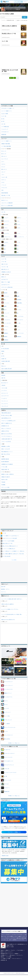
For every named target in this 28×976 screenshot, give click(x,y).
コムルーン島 (4, 177)
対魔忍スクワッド (8, 693)
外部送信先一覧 (4, 960)
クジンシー (6, 217)
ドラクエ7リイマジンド (9, 764)
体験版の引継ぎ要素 (5, 143)
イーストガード (7, 319)
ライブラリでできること (6, 436)
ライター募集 (8, 956)
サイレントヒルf (7, 780)
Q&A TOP (3, 586)
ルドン (2, 161)
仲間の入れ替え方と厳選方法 (7, 604)
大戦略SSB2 (6, 791)
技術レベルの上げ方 (5, 449)
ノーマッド (6, 326)
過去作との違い (4, 479)
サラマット (3, 179)
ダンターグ (6, 224)
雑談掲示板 (3, 134)
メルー (2, 174)
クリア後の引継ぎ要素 (6, 146)
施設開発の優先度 (5, 459)
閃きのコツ (3, 366)
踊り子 (5, 309)
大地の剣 (3, 385)
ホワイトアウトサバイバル (9, 727)
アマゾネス (19, 309)
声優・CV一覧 (4, 264)
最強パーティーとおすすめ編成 (7, 540)
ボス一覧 (3, 124)
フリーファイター (20, 333)
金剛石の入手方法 (5, 431)
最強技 (2, 351)
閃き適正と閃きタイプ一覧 (6, 543)
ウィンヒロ (6, 708)
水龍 (17, 249)
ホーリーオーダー (7, 323)
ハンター (18, 329)
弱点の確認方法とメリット (7, 451)
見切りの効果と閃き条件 (6, 368)
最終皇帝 (6, 292)
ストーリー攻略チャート (6, 111)
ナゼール (3, 164)
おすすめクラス (4, 279)
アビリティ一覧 (4, 266)
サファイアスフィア (8, 681)
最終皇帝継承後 (4, 192)
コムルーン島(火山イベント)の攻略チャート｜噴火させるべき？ (14, 551)
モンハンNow (7, 716)
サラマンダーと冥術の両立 (7, 287)
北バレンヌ (3, 151)
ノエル (18, 221)
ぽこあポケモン (7, 749)
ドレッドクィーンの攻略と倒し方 (8, 548)
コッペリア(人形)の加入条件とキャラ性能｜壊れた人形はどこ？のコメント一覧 (13, 614)
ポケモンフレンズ (8, 719)
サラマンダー (6, 296)
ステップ (3, 172)
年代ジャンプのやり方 (6, 428)
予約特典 (3, 482)
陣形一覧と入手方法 (5, 454)
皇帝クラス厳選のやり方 (6, 423)
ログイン (25, 1)
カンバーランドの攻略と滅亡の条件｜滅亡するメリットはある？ (13, 599)
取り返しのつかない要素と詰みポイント (9, 546)
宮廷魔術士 (6, 333)
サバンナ (3, 166)
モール (18, 326)
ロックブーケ (6, 221)
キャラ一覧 (3, 116)
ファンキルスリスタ (8, 689)
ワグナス (6, 227)
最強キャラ (3, 276)
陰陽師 (18, 296)
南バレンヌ (3, 153)
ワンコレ (6, 731)
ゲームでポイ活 (18, 1)
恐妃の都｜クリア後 (5, 195)
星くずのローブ (4, 382)
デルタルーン (7, 787)
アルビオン (6, 242)
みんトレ (6, 700)
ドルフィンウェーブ (8, 685)
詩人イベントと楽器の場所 (7, 205)
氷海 (2, 190)
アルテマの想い (20, 950)
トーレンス (3, 185)
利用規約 (16, 953)
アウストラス (4, 187)
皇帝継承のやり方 (5, 425)
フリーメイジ (6, 302)
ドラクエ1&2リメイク (8, 761)
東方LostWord (7, 738)
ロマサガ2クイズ (4, 131)
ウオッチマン (6, 233)
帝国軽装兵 (19, 336)
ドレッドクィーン (20, 236)
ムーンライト (4, 390)
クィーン (19, 233)
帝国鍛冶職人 (19, 302)
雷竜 (17, 252)
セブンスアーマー (5, 395)
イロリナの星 (4, 388)
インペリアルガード (21, 316)
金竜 (4, 249)
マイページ (3, 591)
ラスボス (19, 227)
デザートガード (20, 319)
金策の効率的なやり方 (6, 418)
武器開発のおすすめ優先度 (7, 464)
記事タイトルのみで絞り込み (22, 20)
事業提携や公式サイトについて (7, 953)
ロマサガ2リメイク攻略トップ (7, 108)
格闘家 (5, 306)
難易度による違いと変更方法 (7, 474)
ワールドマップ (4, 129)
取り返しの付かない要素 (6, 415)
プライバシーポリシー (16, 958)
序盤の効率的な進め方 (6, 412)
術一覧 (2, 121)
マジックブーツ (4, 403)
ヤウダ (2, 182)
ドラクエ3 (6, 783)
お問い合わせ (12, 955)
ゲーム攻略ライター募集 (5, 958)
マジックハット (4, 401)
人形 (17, 292)
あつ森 (5, 776)
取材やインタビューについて (6, 951)
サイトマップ (19, 955)
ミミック (18, 242)
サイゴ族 (18, 323)
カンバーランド (4, 158)
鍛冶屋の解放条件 (5, 461)
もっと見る (14, 559)
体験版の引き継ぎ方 (5, 476)
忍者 (17, 306)
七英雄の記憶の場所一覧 (6, 439)
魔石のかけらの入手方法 (6, 433)
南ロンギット (4, 169)
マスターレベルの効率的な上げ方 (8, 420)
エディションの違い (5, 487)
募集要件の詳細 (5, 855)
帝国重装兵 (6, 339)
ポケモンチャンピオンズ (9, 753)
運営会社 (2, 956)
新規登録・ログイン (5, 589)
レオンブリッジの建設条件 (7, 202)
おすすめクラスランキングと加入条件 (9, 538)
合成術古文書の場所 (5, 361)
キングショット (7, 712)
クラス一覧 (3, 261)
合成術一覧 (3, 358)
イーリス (6, 316)
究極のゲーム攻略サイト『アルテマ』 (8, 950)
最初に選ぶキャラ (5, 269)
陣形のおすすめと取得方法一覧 (8, 619)
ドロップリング (4, 406)
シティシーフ (6, 313)
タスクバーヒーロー (8, 757)
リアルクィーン (7, 236)
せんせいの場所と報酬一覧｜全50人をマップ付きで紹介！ (13, 553)
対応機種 (3, 484)
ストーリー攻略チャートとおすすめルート (10, 535)
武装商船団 (19, 299)
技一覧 (2, 118)
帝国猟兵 (6, 336)
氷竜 (4, 252)
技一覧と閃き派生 (5, 348)
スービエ (19, 224)
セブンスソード (4, 393)
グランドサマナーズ (8, 735)
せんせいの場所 (4, 113)
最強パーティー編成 (5, 282)
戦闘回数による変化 (5, 446)
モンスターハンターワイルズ (10, 772)
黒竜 (4, 245)
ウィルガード (4, 398)
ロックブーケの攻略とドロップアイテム (9, 609)
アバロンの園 (4, 466)
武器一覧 (3, 377)
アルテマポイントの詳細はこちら (14, 832)
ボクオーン (19, 217)
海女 (17, 313)
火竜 (17, 245)
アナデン (6, 704)
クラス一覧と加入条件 (5, 556)
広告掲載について (4, 955)
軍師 (5, 299)
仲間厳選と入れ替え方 (6, 272)
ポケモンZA (6, 768)
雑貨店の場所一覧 (5, 469)
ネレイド (6, 329)
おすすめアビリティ (5, 284)
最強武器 (3, 375)
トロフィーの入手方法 (6, 441)
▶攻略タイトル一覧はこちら (14, 743)
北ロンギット (4, 156)
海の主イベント (4, 200)
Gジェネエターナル (8, 696)
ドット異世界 (7, 723)
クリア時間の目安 (5, 126)
